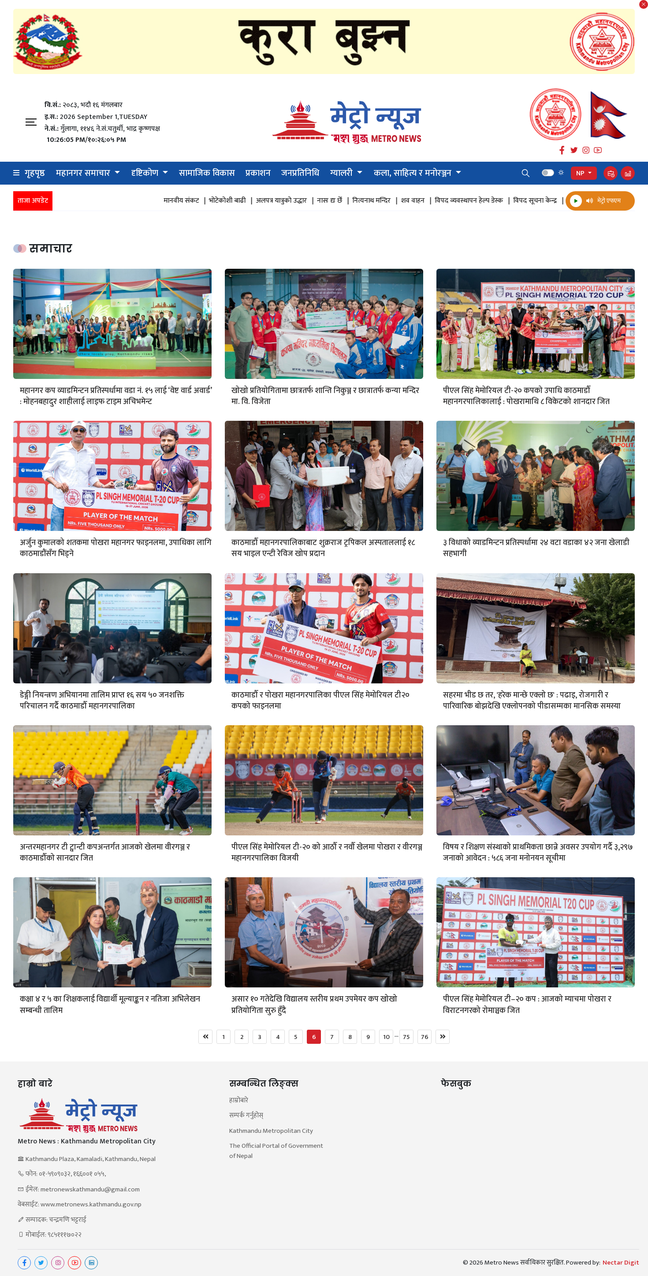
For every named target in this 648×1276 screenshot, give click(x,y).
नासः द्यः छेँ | (265, 201)
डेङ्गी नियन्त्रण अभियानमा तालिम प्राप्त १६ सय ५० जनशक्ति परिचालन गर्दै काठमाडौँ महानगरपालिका (102, 701)
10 (386, 1036)
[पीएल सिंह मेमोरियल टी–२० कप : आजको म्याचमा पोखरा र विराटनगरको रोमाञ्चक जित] (535, 932)
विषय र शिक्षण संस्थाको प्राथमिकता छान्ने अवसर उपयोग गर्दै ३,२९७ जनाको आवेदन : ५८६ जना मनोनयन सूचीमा (538, 853)
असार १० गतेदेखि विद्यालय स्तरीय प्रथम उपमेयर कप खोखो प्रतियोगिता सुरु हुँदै (314, 1005)
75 (406, 1036)
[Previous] (205, 1037)
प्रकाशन (258, 173)
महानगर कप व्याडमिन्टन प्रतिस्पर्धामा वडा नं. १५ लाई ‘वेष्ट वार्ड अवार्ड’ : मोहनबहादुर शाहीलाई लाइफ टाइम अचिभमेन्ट (116, 397)
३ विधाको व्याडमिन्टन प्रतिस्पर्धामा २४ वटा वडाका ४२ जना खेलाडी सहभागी (536, 549)
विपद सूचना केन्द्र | (471, 201)
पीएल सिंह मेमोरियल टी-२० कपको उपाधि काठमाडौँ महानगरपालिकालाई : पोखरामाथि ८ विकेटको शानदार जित (526, 397)
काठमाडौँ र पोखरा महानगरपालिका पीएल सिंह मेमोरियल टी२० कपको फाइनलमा (320, 701)
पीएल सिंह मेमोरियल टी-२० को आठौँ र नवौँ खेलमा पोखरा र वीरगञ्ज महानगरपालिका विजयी (326, 853)
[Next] (443, 1037)
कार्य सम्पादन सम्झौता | (531, 201)
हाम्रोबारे (238, 1101)
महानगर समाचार (84, 173)
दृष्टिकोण (145, 173)
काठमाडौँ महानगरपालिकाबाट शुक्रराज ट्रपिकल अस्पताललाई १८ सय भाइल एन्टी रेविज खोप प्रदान (323, 549)
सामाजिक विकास (207, 173)
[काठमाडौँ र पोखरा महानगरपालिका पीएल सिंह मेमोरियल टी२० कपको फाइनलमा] (324, 628)
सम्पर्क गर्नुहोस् (246, 1116)
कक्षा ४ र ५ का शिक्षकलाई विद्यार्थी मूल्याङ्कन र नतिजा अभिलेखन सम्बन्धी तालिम (110, 1005)
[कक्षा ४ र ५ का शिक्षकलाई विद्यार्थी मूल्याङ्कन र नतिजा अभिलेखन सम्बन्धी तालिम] (112, 932)
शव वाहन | (348, 201)
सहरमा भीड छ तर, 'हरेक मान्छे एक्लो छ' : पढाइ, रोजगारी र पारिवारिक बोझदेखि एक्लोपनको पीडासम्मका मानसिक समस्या (532, 701)
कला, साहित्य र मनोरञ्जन (414, 173)
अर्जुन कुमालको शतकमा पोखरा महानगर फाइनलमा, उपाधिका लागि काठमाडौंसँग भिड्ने (116, 549)
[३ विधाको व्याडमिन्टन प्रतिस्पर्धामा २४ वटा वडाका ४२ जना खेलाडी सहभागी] (535, 476)
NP (581, 173)
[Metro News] (347, 122)
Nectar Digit (621, 1262)
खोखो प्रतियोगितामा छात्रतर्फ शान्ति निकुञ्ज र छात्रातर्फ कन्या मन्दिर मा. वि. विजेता (325, 397)
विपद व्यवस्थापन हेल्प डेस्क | (404, 201)
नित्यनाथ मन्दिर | (307, 201)
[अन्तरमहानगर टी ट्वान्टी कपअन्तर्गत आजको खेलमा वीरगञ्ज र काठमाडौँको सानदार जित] (112, 780)
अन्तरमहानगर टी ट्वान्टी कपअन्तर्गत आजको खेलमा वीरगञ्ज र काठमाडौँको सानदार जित (105, 853)
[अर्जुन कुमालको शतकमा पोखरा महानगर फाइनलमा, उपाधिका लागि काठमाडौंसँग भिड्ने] (112, 476)
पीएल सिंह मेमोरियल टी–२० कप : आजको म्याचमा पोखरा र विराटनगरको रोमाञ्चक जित (527, 1005)
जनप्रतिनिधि (300, 173)
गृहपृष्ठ (35, 173)
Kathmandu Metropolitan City (271, 1131)
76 (424, 1036)
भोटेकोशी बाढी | (163, 201)
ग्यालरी (342, 173)
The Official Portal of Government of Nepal (276, 1151)
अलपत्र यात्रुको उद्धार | (217, 201)
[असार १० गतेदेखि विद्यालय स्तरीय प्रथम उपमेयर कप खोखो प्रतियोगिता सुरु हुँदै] (324, 932)
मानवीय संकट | (117, 201)
